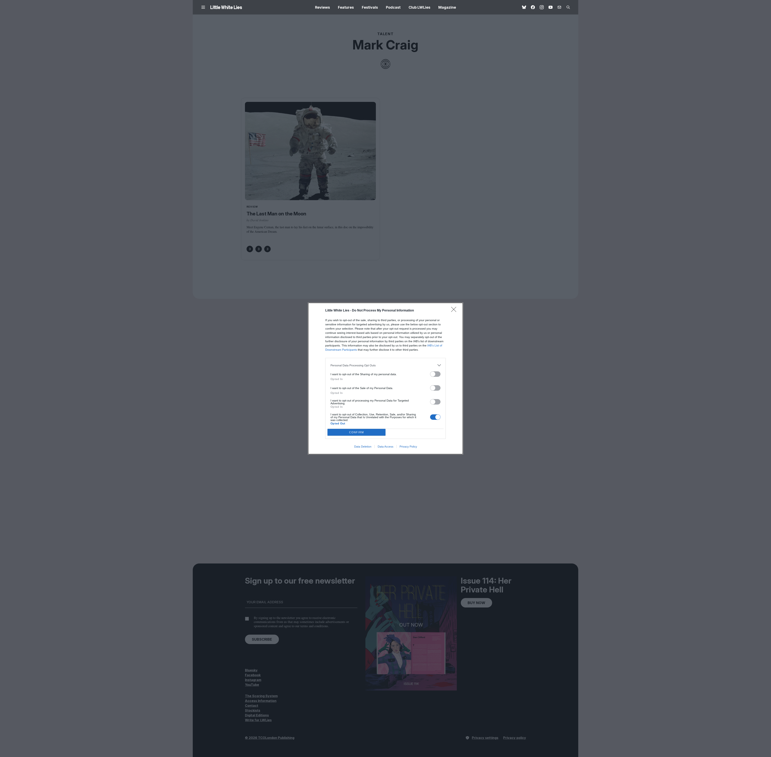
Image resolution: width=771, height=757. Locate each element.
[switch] (435, 374)
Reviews (322, 7)
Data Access (385, 446)
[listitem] (385, 365)
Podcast (393, 7)
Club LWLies (419, 7)
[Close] (455, 310)
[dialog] (385, 378)
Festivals (370, 7)
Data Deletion (362, 446)
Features (346, 7)
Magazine (447, 7)
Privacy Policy (408, 446)
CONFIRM (356, 432)
